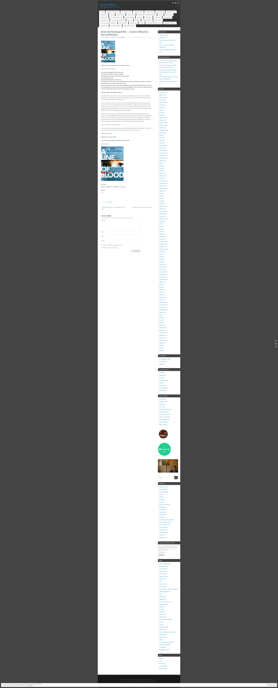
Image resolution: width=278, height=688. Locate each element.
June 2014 (161, 317)
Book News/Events (126, 12)
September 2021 (163, 102)
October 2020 (162, 127)
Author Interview (163, 487)
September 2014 (163, 310)
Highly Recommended (129, 25)
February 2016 (163, 267)
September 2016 (163, 249)
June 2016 (161, 256)
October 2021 (162, 100)
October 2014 (162, 307)
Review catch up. (163, 530)
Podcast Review (163, 527)
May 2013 (161, 350)
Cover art (161, 497)
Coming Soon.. (162, 37)
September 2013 (163, 340)
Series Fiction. (158, 20)
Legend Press (104, 17)
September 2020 (163, 130)
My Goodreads (163, 361)
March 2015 (162, 294)
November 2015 (163, 274)
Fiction (111, 14)
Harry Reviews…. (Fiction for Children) (146, 14)
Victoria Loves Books (164, 417)
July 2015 (161, 284)
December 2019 (163, 150)
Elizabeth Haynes (171, 12)
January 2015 (162, 299)
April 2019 (161, 170)
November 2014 (163, 305)
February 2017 (163, 236)
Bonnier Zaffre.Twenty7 (112, 12)
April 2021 (161, 112)
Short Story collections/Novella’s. (108, 23)
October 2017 (162, 216)
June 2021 (161, 107)
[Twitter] (175, 3)
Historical (161, 502)
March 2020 (162, 143)
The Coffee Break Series (165, 409)
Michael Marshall (163, 388)
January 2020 (162, 148)
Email (102, 236)
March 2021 (162, 115)
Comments (163, 666)
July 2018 (161, 193)
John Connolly (169, 14)
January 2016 (162, 269)
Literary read (162, 514)
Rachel (160, 70)
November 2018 (163, 183)
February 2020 (163, 145)
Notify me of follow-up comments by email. (113, 245)
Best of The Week (163, 492)
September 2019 (163, 158)
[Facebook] (173, 3)
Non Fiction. (148, 17)
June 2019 (161, 165)
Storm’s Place (162, 399)
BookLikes (161, 364)
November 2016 (163, 244)
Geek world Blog (163, 422)
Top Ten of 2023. (163, 35)
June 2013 (161, 348)
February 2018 (163, 206)
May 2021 (161, 110)
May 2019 (161, 168)
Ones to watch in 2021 (164, 524)
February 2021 (163, 117)
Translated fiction (163, 532)
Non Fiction (162, 517)
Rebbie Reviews (163, 401)
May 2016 (161, 259)
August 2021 (162, 105)
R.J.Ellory (161, 383)
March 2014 (162, 325)
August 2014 (162, 312)
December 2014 (163, 302)
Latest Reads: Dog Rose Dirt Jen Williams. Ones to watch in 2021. (168, 72)
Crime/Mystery (160, 12)
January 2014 (162, 330)
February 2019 (163, 175)
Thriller (141, 23)
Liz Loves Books (108, 4)
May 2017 (161, 229)
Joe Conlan (161, 378)
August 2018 (162, 191)
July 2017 (161, 224)
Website (103, 240)
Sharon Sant (162, 404)
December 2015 (163, 272)
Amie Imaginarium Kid (164, 419)
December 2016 (163, 241)
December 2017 (163, 211)
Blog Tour (161, 494)
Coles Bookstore (138, 12)
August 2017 (162, 221)
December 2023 (163, 92)
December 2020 (163, 122)
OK (175, 477)
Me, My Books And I (164, 412)
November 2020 (163, 125)
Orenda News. (167, 17)
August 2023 (162, 95)
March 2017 (162, 234)
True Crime (162, 535)
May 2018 (161, 198)
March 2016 (162, 264)
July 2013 (161, 345)
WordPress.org (163, 668)
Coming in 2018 (149, 12)
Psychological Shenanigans (117, 20)
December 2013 (163, 332)
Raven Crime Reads (164, 414)
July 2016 (161, 254)
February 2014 (163, 327)
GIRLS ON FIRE (120, 14)
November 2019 (163, 153)
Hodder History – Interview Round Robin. (142, 207)
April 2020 (161, 140)
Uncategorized (163, 537)
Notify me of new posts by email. (110, 247)
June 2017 (161, 226)
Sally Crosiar (162, 81)
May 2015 (161, 289)
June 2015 (161, 287)
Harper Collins (131, 14)
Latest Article (162, 507)
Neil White (139, 17)
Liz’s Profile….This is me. (116, 17)
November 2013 (163, 335)
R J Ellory (137, 20)
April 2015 (161, 292)
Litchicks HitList (163, 424)
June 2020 (161, 138)
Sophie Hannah (123, 23)
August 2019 (162, 160)
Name (103, 232)
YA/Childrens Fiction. (115, 25)
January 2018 (162, 208)
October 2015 (162, 277)
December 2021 (163, 97)
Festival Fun (162, 499)
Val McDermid (104, 25)
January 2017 (162, 239)
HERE (114, 137)
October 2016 (162, 246)
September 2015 (163, 279)
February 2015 (163, 297)
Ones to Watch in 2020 (165, 522)
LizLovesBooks (106, 37)
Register (161, 658)
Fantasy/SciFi (104, 14)
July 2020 (161, 135)
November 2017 (163, 213)
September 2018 (163, 188)
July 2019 (161, 163)
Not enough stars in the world (166, 519)
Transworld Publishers (170, 23)
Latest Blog (162, 509)
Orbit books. (158, 17)
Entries (162, 663)
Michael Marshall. (130, 17)
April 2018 (161, 201)
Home (102, 12)
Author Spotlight (163, 489)
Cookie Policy (30, 685)
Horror (160, 14)
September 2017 (163, 219)
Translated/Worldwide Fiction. (154, 23)
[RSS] (178, 3)
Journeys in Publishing (164, 504)
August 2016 (162, 251)
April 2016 (161, 262)
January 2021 (162, 120)
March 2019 (162, 173)
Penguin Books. (104, 20)
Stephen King (133, 23)
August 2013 (162, 342)
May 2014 (161, 320)
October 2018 (162, 186)
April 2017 (161, 231)
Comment (103, 220)
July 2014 (161, 315)
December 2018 (163, 181)
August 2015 (162, 282)
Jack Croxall (162, 406)
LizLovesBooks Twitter (165, 359)
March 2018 (162, 203)
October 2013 (162, 337)
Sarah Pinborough (147, 20)
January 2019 (162, 178)
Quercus (130, 20)
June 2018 (161, 196)
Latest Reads (122, 37)
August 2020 (162, 132)
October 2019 (162, 155)
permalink (110, 202)
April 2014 (161, 322)
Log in (160, 661)
